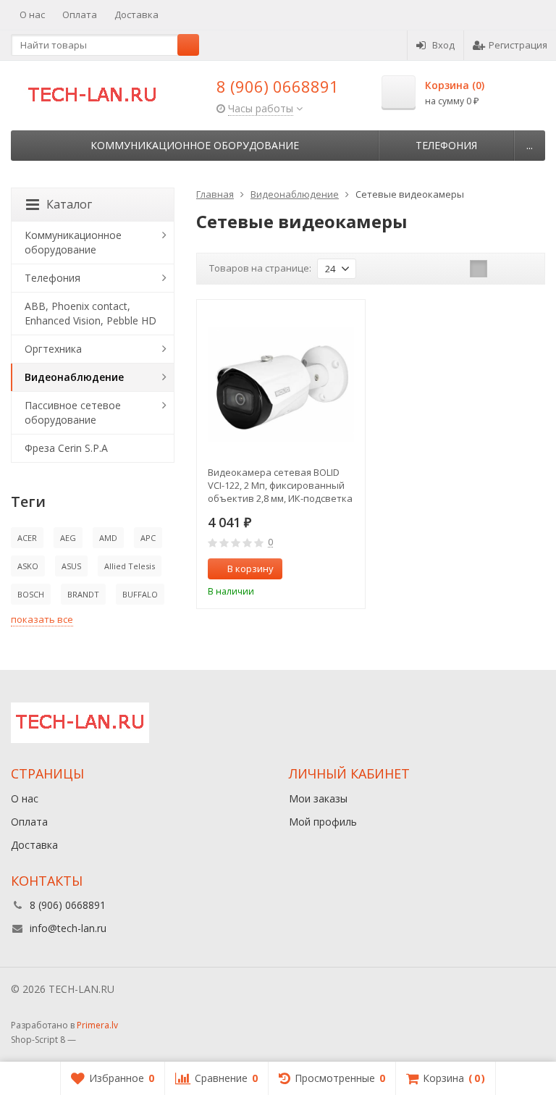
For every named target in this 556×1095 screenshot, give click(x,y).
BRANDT (83, 594)
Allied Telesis (129, 566)
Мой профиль (323, 821)
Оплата (79, 14)
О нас (32, 14)
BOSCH (30, 594)
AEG (68, 537)
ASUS (71, 566)
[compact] (523, 268)
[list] (501, 268)
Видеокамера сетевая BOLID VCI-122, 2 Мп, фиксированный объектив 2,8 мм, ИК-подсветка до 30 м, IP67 (280, 485)
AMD (108, 537)
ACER (27, 537)
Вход (443, 44)
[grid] (478, 268)
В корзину (250, 568)
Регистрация (518, 44)
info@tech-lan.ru (68, 928)
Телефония (446, 145)
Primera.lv (97, 1025)
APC (148, 537)
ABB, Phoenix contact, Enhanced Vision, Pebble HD (90, 313)
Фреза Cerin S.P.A (66, 448)
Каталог (69, 204)
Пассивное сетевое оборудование (73, 412)
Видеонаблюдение (74, 377)
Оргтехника (53, 349)
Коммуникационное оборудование (194, 145)
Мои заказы (318, 798)
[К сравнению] (327, 569)
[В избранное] (349, 569)
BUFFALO (140, 594)
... (529, 145)
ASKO (27, 566)
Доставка (136, 14)
